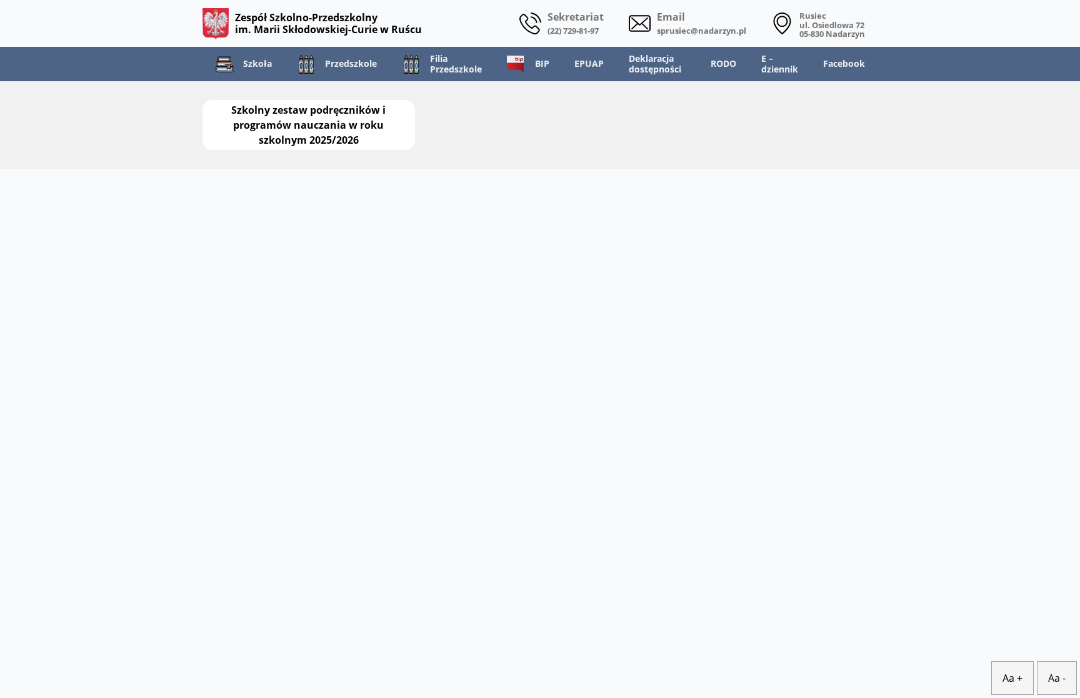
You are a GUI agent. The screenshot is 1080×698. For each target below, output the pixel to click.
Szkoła (257, 63)
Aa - (1057, 678)
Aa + (1012, 678)
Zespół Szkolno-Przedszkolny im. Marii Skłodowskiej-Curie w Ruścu (328, 23)
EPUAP (589, 63)
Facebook (844, 63)
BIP (542, 63)
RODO (723, 63)
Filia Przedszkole (456, 63)
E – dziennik (779, 63)
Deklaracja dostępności (655, 63)
